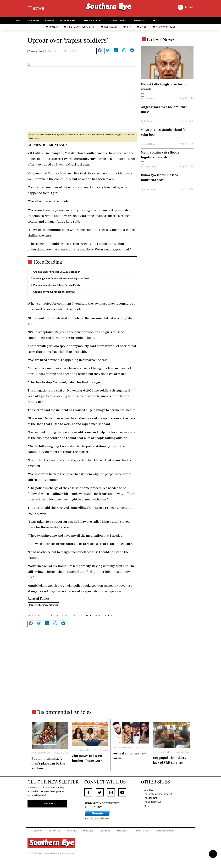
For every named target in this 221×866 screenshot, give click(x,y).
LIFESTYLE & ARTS (68, 21)
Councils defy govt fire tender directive (54, 292)
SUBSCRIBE (47, 803)
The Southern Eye (152, 802)
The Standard (110, 27)
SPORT (156, 21)
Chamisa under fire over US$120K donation (56, 272)
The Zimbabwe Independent (80, 27)
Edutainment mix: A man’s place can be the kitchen (48, 763)
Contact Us (54, 831)
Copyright (105, 831)
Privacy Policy (141, 831)
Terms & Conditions (164, 831)
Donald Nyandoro (151, 144)
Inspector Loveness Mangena (43, 605)
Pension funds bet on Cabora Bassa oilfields (56, 285)
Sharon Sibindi (150, 167)
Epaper (143, 27)
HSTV (128, 27)
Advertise (72, 831)
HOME (18, 21)
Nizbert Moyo (150, 190)
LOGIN (190, 7)
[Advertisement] (82, 670)
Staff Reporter (150, 99)
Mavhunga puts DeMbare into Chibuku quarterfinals (61, 278)
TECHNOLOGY (140, 21)
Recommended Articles (64, 712)
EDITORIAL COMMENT (117, 21)
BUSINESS (49, 21)
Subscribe (88, 831)
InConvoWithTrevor (165, 27)
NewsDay (53, 27)
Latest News (161, 39)
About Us (38, 831)
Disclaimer (121, 831)
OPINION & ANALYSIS (92, 21)
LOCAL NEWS (33, 21)
